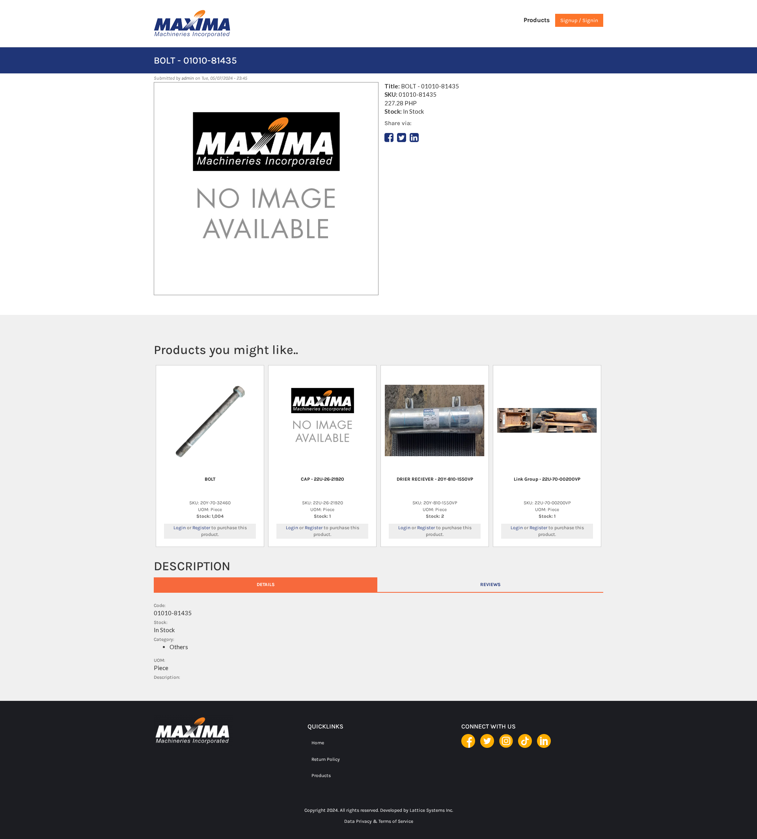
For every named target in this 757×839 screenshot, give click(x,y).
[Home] (209, 23)
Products (537, 20)
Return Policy (325, 759)
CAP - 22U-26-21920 (322, 479)
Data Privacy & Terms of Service (378, 821)
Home (317, 742)
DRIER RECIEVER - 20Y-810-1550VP (435, 479)
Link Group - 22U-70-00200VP (547, 479)
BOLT (210, 479)
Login (179, 527)
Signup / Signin (579, 20)
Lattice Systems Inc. (431, 810)
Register (201, 527)
